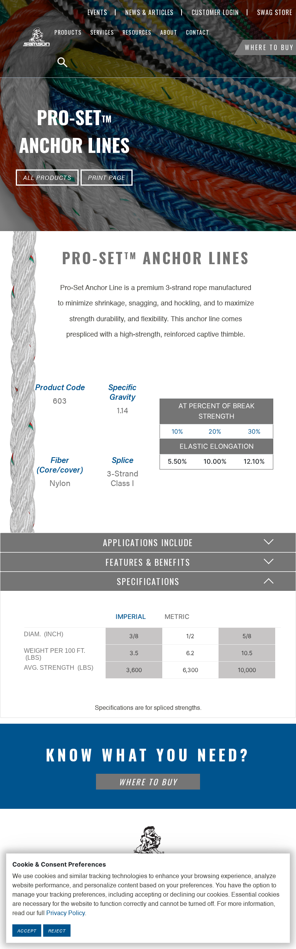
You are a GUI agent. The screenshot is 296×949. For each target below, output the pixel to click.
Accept (26, 930)
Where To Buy (269, 47)
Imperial (131, 616)
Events (97, 12)
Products (68, 32)
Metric (177, 616)
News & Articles (149, 12)
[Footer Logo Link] (148, 844)
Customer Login (215, 12)
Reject (57, 930)
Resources (137, 32)
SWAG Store (274, 12)
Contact (197, 32)
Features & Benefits (148, 561)
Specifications (148, 581)
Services (102, 32)
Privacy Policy (65, 913)
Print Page (106, 177)
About (168, 32)
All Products (47, 177)
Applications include (148, 542)
